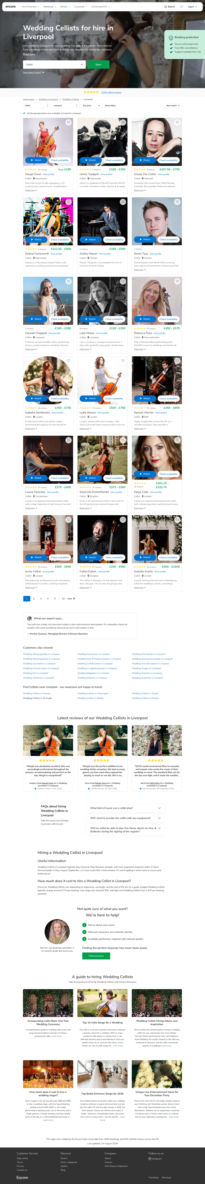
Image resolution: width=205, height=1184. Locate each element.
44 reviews (151, 408)
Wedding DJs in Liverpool (35, 673)
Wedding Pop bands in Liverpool (93, 654)
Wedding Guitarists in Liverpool (147, 677)
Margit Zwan (47, 783)
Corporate (79, 6)
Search (171, 6)
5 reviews (96, 169)
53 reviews (151, 328)
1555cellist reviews (111, 92)
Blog (63, 1170)
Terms (20, 1162)
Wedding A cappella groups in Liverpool (97, 668)
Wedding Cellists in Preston (145, 698)
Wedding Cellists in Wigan (145, 693)
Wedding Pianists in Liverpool (92, 677)
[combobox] (37, 105)
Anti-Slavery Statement (116, 1166)
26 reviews (151, 567)
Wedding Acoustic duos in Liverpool (41, 668)
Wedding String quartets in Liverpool (41, 654)
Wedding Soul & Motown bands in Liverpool (99, 658)
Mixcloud (166, 1177)
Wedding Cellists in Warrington (93, 693)
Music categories (69, 1162)
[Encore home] (11, 7)
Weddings (48, 6)
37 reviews (42, 487)
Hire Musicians (29, 6)
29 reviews (139, 486)
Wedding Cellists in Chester (36, 693)
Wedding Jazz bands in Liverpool (39, 663)
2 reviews (138, 249)
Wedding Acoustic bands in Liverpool (150, 663)
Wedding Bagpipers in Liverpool (93, 673)
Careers (108, 1162)
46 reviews (42, 408)
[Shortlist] (181, 6)
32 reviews (42, 169)
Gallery (64, 1166)
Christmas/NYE (99, 6)
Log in (191, 6)
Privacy (20, 1166)
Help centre (22, 1158)
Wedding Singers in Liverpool (146, 668)
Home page (28, 99)
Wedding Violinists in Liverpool (38, 677)
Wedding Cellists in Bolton (90, 698)
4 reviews (42, 249)
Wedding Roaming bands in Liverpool (41, 658)
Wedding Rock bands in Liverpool (148, 654)
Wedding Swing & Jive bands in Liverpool (152, 658)
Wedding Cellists (70, 99)
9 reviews (151, 169)
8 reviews (84, 328)
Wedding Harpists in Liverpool (147, 673)
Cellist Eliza (154, 783)
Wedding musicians (48, 99)
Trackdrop (154, 1177)
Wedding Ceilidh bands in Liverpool (95, 663)
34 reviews (97, 408)
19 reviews (42, 567)
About (108, 1158)
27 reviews (97, 567)
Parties (63, 6)
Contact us (22, 1170)
